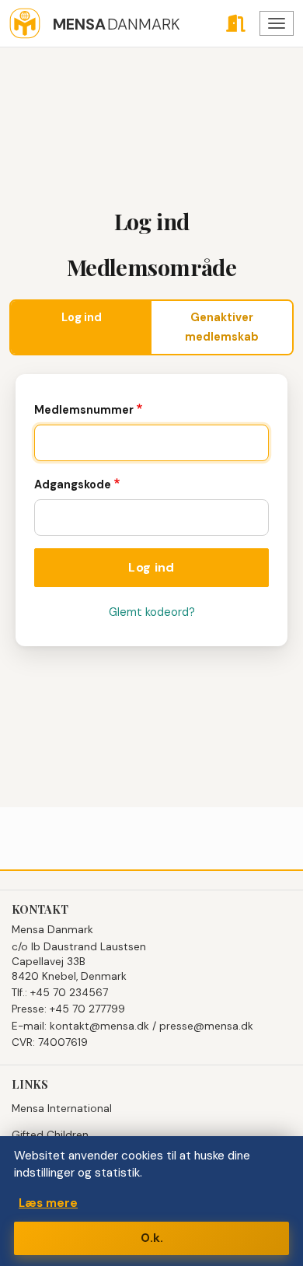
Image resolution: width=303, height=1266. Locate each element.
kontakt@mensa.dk (99, 1026)
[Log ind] (235, 23)
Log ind (81, 317)
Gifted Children (50, 1135)
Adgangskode (72, 484)
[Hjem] (24, 23)
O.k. (152, 1238)
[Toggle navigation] (276, 23)
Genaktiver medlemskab (222, 326)
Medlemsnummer (84, 410)
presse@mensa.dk (206, 1026)
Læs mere (48, 1203)
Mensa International (62, 1108)
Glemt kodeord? (152, 612)
